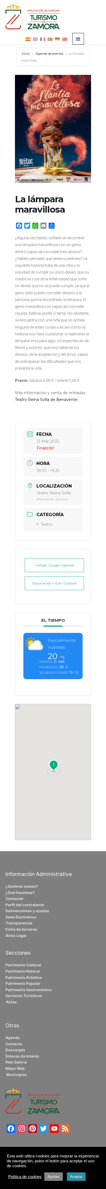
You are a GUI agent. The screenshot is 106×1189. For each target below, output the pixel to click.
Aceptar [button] (76, 1177)
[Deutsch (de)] (57, 39)
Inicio (26, 54)
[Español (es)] (28, 39)
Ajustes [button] (54, 1177)
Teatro (46, 524)
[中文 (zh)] (64, 39)
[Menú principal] (78, 39)
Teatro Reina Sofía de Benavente (46, 399)
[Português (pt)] (50, 39)
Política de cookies (25, 1177)
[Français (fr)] (42, 39)
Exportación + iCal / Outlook (54, 583)
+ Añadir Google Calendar (54, 565)
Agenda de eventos (49, 54)
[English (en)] (35, 39)
